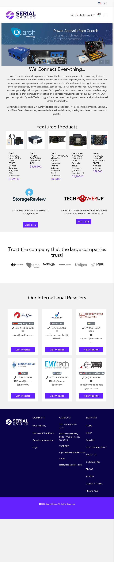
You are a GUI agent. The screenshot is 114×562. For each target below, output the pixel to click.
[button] (101, 62)
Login (35, 447)
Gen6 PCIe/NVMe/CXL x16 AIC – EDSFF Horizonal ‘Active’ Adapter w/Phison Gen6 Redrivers (59, 164)
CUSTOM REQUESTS (96, 447)
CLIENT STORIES (94, 483)
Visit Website (23, 349)
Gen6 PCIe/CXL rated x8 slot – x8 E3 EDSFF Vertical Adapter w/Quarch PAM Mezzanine (15, 164)
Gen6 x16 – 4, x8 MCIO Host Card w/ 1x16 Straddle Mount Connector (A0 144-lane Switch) (78, 163)
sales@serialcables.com (70, 464)
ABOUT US (91, 454)
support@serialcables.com (72, 452)
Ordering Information (43, 440)
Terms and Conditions (43, 433)
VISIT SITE (30, 224)
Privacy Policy (39, 425)
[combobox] (102, 3)
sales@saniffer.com (22, 334)
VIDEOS (90, 476)
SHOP (89, 433)
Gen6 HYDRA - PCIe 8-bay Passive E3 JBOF (35, 158)
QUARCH (90, 440)
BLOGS (89, 469)
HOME (89, 425)
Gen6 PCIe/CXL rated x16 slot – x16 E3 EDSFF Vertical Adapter (99, 161)
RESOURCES (92, 491)
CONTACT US (93, 462)
